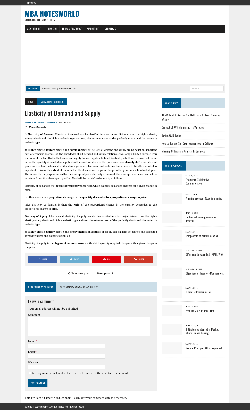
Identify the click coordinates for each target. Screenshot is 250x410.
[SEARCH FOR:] (207, 88)
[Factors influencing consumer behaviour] (172, 220)
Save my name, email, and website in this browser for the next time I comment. (80, 373)
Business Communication (199, 292)
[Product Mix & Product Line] (172, 314)
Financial (51, 29)
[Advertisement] (125, 58)
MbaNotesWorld (47, 122)
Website (33, 362)
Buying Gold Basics (171, 135)
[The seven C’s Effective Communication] (172, 183)
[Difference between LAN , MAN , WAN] (172, 258)
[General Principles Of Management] (172, 351)
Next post (103, 273)
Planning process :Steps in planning (204, 198)
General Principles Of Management (204, 348)
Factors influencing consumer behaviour (201, 219)
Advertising (34, 29)
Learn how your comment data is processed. (100, 398)
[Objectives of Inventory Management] (172, 276)
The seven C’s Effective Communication (197, 181)
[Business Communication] (172, 295)
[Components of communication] (172, 239)
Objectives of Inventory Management (205, 273)
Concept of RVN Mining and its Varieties (183, 127)
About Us (31, 2)
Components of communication (202, 236)
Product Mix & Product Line (200, 311)
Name (32, 341)
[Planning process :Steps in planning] (172, 202)
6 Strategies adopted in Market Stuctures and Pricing (202, 331)
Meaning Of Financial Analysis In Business (183, 151)
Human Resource (72, 29)
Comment (34, 315)
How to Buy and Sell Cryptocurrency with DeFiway (187, 143)
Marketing (93, 29)
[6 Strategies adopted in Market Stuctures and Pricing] (172, 333)
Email (31, 352)
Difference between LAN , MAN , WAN (204, 255)
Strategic (110, 29)
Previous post (80, 273)
